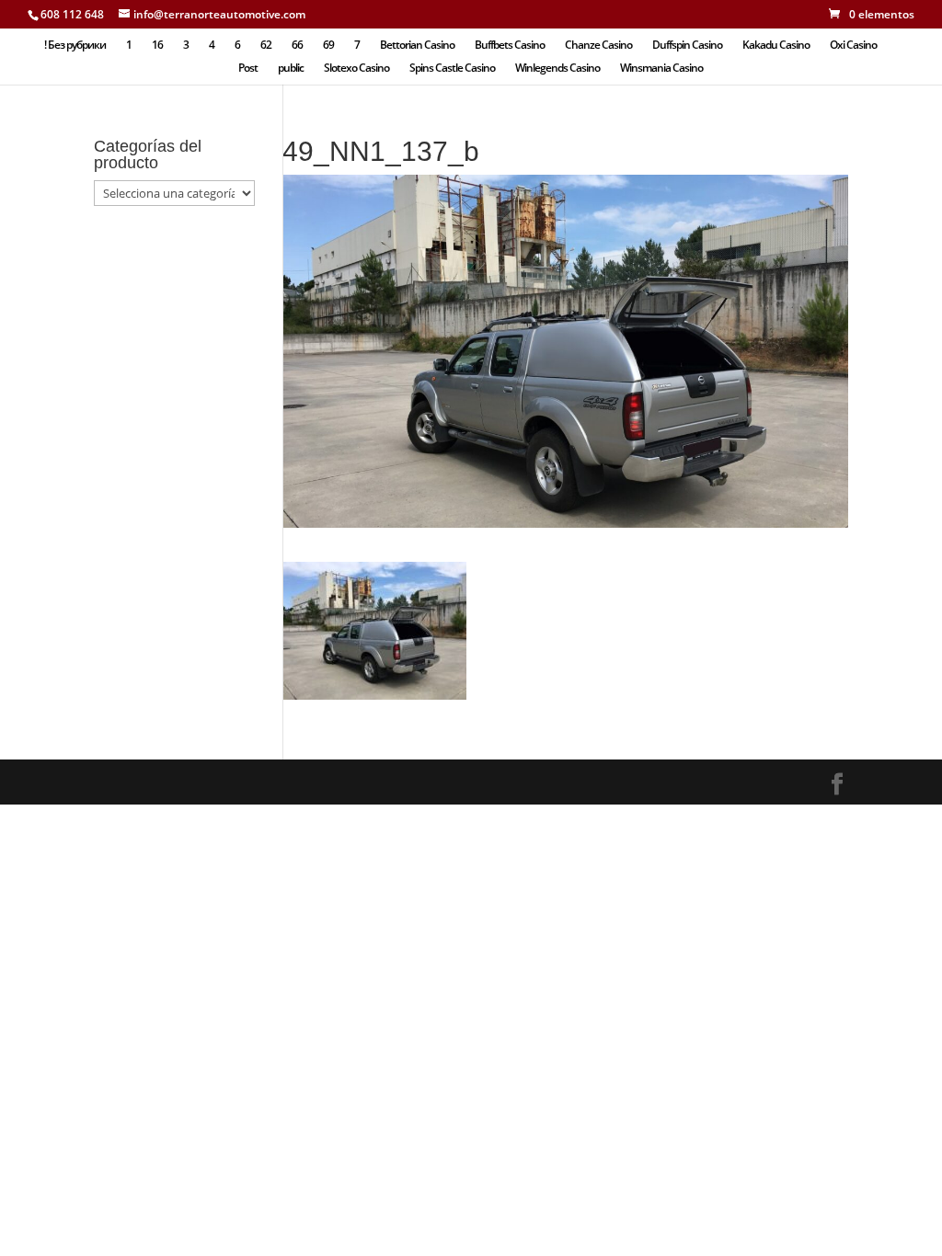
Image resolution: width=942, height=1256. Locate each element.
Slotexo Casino (356, 68)
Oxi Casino (853, 45)
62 (265, 45)
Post (248, 68)
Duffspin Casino (687, 45)
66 (297, 45)
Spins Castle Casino (452, 68)
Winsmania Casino (661, 68)
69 (328, 45)
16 (157, 45)
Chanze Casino (598, 45)
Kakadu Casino (776, 45)
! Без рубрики (75, 45)
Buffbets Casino (510, 45)
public (291, 68)
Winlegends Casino (557, 68)
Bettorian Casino (417, 45)
